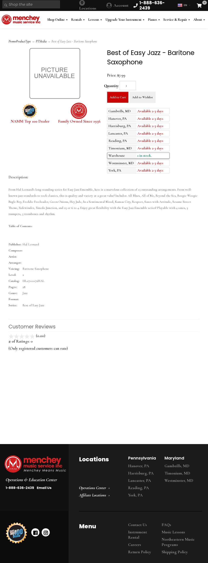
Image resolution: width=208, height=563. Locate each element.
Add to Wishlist (142, 97)
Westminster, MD (179, 480)
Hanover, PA (138, 466)
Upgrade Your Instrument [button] (123, 19)
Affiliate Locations (92, 495)
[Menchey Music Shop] (22, 20)
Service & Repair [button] (175, 19)
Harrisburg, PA (141, 473)
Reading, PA (138, 487)
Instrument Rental (137, 535)
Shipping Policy (175, 552)
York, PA (135, 495)
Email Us (44, 487)
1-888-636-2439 (20, 487)
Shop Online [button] (56, 19)
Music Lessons (173, 532)
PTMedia (41, 41)
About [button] (198, 19)
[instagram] (46, 532)
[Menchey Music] (33, 464)
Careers (134, 544)
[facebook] (35, 532)
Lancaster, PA (139, 480)
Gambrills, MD (177, 466)
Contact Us (137, 524)
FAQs (166, 524)
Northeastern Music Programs (178, 542)
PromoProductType (20, 41)
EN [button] (185, 5)
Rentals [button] (77, 19)
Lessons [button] (94, 19)
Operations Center (92, 487)
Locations (87, 8)
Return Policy (139, 552)
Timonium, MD (177, 473)
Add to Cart (118, 97)
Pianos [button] (153, 19)
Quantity (111, 85)
